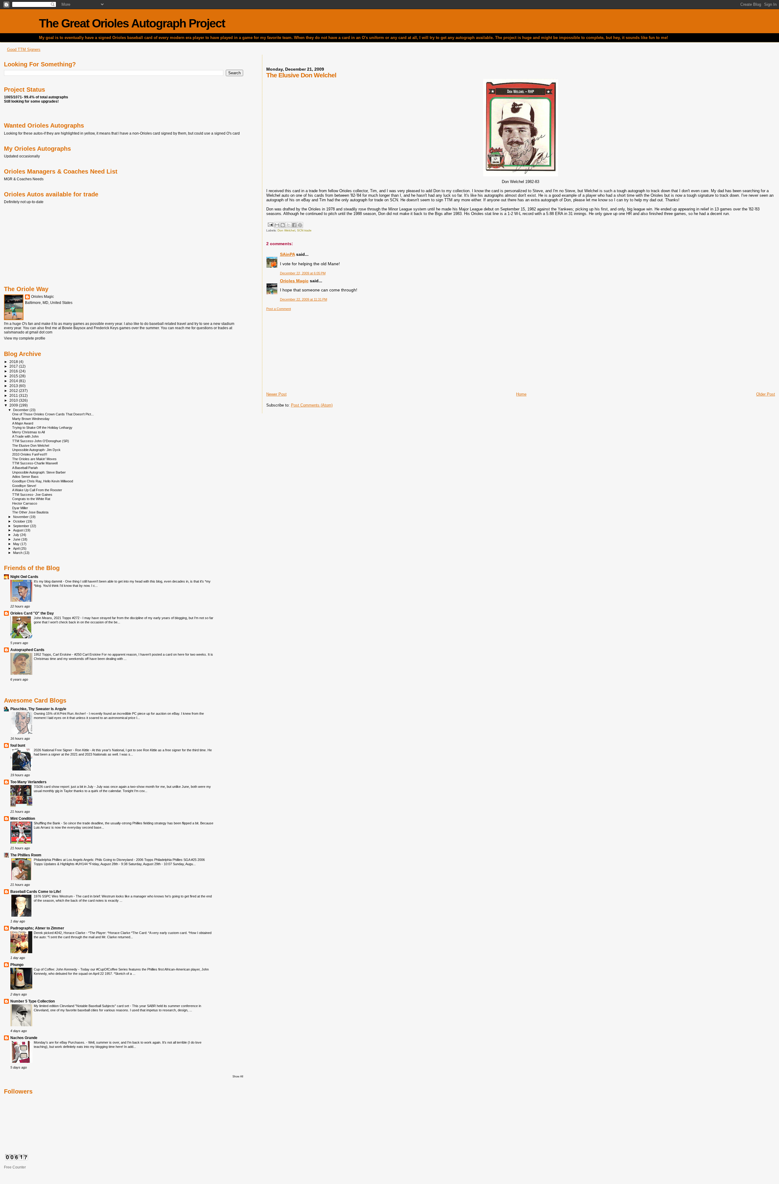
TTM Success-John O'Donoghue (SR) (40, 441)
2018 (14, 362)
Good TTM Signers (23, 49)
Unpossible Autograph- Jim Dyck (36, 450)
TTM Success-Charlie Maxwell (35, 463)
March (18, 553)
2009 (14, 405)
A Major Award (22, 423)
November (21, 517)
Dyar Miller (20, 508)
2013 (14, 386)
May (16, 544)
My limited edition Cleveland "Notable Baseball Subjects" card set (82, 1006)
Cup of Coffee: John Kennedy (56, 969)
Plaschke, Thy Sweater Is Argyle (38, 709)
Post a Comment (278, 309)
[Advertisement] (312, 349)
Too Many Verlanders (28, 782)
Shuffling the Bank (47, 823)
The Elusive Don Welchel (30, 445)
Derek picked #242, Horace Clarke (60, 933)
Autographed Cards (27, 650)
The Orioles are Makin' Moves (34, 459)
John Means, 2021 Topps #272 (57, 618)
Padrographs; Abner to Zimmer (37, 928)
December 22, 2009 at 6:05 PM (303, 273)
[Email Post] (270, 224)
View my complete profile (24, 338)
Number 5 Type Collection (32, 1001)
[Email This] (277, 225)
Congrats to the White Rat (31, 499)
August (18, 530)
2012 (14, 391)
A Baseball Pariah (25, 468)
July (16, 535)
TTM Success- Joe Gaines (32, 494)
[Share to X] (288, 225)
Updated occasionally (22, 156)
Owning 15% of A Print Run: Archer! (60, 713)
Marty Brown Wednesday (31, 419)
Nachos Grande (23, 1038)
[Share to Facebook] (294, 225)
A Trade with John (25, 436)
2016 (14, 371)
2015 (14, 376)
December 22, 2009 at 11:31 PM (303, 299)
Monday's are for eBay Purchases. (60, 1042)
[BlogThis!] (283, 225)
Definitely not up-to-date (24, 202)
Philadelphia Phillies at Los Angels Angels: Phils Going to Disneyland (84, 860)
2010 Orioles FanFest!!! (29, 454)
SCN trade (304, 230)
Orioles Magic (294, 280)
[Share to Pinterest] (300, 225)
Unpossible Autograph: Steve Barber (39, 472)
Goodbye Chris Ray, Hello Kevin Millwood (42, 481)
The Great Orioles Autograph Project (132, 23)
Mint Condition (22, 818)
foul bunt (17, 745)
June (17, 539)
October (19, 521)
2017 (14, 366)
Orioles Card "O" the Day (32, 613)
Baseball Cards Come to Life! (35, 891)
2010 (14, 400)
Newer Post (276, 394)
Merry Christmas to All (28, 432)
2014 (14, 381)
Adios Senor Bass (25, 476)
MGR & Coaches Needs (24, 179)
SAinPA (287, 254)
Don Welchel (286, 230)
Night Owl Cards (24, 577)
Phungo (16, 965)
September (21, 526)
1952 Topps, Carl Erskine (53, 654)
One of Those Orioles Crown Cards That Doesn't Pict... (53, 414)
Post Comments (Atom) (312, 405)
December (21, 410)
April (16, 548)
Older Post (765, 394)
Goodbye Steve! (24, 486)
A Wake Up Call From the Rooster (37, 490)
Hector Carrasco (24, 503)
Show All (237, 1076)
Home (521, 394)
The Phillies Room (25, 855)
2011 (14, 395)
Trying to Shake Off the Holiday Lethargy (42, 427)
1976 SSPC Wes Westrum (54, 896)
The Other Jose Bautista (30, 512)
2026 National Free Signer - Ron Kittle (62, 750)
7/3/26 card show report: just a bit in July (64, 786)
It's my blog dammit (48, 581)
